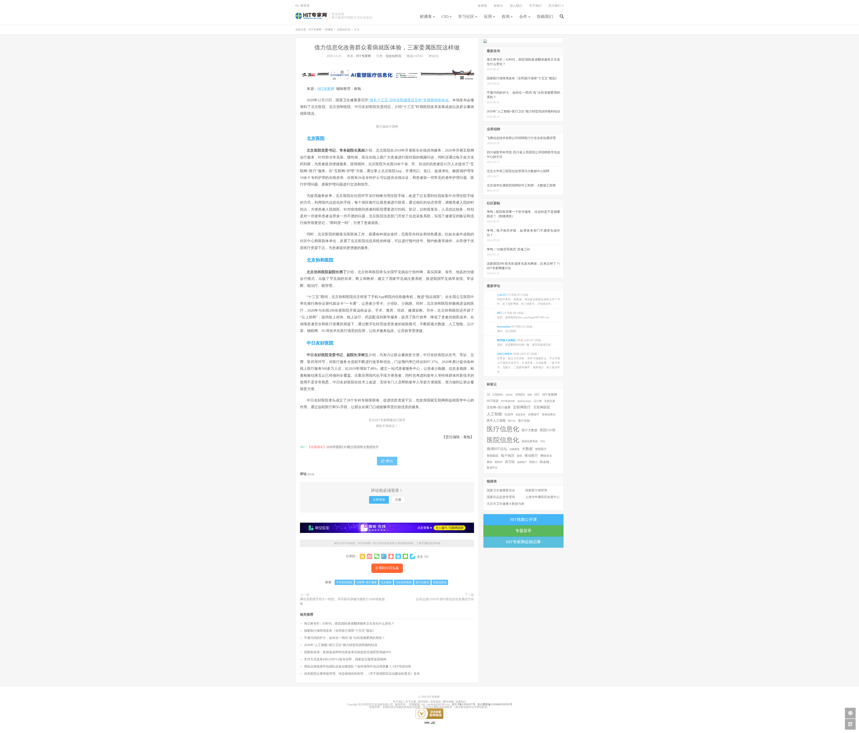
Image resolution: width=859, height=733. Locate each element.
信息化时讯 (343, 29)
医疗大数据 (529, 430)
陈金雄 (544, 462)
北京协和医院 (403, 582)
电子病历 (507, 455)
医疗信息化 (422, 582)
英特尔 (499, 462)
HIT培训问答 (508, 401)
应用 (488, 16)
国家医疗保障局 (536, 490)
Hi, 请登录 (302, 5)
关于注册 (410, 701)
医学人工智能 (496, 420)
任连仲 (508, 414)
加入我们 (516, 5)
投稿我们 (545, 16)
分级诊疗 (534, 414)
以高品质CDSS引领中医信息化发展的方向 (445, 599)
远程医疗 (522, 462)
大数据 (527, 449)
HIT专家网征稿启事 (523, 542)
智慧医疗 (541, 449)
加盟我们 (460, 701)
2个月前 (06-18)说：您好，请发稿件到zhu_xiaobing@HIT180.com (523, 315)
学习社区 (466, 16)
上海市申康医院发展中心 (542, 497)
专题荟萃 (523, 530)
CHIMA (498, 394)
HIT (537, 394)
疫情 (519, 455)
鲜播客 (426, 16)
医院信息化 (440, 582)
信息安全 (520, 414)
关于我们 (535, 5)
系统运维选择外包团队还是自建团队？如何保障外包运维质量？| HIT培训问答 (357, 666)
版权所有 (400, 704)
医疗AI (512, 420)
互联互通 (549, 401)
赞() (389, 461)
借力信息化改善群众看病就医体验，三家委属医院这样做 (387, 47)
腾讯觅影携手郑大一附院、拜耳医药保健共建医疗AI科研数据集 (342, 601)
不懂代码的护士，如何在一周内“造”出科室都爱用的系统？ (344, 638)
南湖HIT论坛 (497, 449)
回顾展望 (514, 449)
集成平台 (492, 467)
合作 (523, 16)
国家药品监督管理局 (501, 497)
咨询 (506, 16)
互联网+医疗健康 (366, 582)
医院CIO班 (548, 430)
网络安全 (546, 455)
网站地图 (448, 701)
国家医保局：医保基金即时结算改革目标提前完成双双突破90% (347, 652)
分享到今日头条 (387, 568)
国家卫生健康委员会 (501, 490)
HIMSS (520, 394)
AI (488, 394)
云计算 (538, 401)
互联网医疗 (522, 407)
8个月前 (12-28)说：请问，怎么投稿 (516, 329)
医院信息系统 (530, 441)
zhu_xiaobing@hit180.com (435, 704)
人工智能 (494, 414)
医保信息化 (548, 414)
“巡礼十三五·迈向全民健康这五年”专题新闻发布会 (408, 100)
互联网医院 (541, 407)
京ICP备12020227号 (463, 704)
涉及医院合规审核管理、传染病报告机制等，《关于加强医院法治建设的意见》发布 (362, 673)
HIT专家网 (311, 15)
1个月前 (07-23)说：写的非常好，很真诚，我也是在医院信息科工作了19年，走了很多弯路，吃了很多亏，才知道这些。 (528, 299)
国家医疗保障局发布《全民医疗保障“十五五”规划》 (340, 630)
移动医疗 (531, 455)
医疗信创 (524, 420)
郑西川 (533, 462)
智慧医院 (492, 455)
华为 (542, 441)
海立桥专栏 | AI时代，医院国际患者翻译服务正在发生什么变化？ (349, 623)
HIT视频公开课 (523, 519)
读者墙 (482, 5)
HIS (529, 394)
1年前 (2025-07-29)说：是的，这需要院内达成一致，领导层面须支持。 (525, 342)
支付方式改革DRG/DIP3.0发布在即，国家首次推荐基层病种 (345, 659)
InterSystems (524, 401)
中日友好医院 (344, 582)
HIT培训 (492, 401)
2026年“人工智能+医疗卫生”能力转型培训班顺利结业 (340, 645)
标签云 (498, 5)
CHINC (509, 394)
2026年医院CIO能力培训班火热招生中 (352, 447)
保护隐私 (423, 701)
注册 (398, 499)
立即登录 (379, 499)
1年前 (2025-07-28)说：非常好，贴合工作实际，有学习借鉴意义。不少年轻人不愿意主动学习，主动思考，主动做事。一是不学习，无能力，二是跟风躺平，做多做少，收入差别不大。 (528, 362)
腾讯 (489, 462)
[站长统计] (429, 722)
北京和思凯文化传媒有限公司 (375, 704)
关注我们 (554, 5)
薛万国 (510, 462)
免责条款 (435, 701)
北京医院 (386, 582)
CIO (445, 16)
